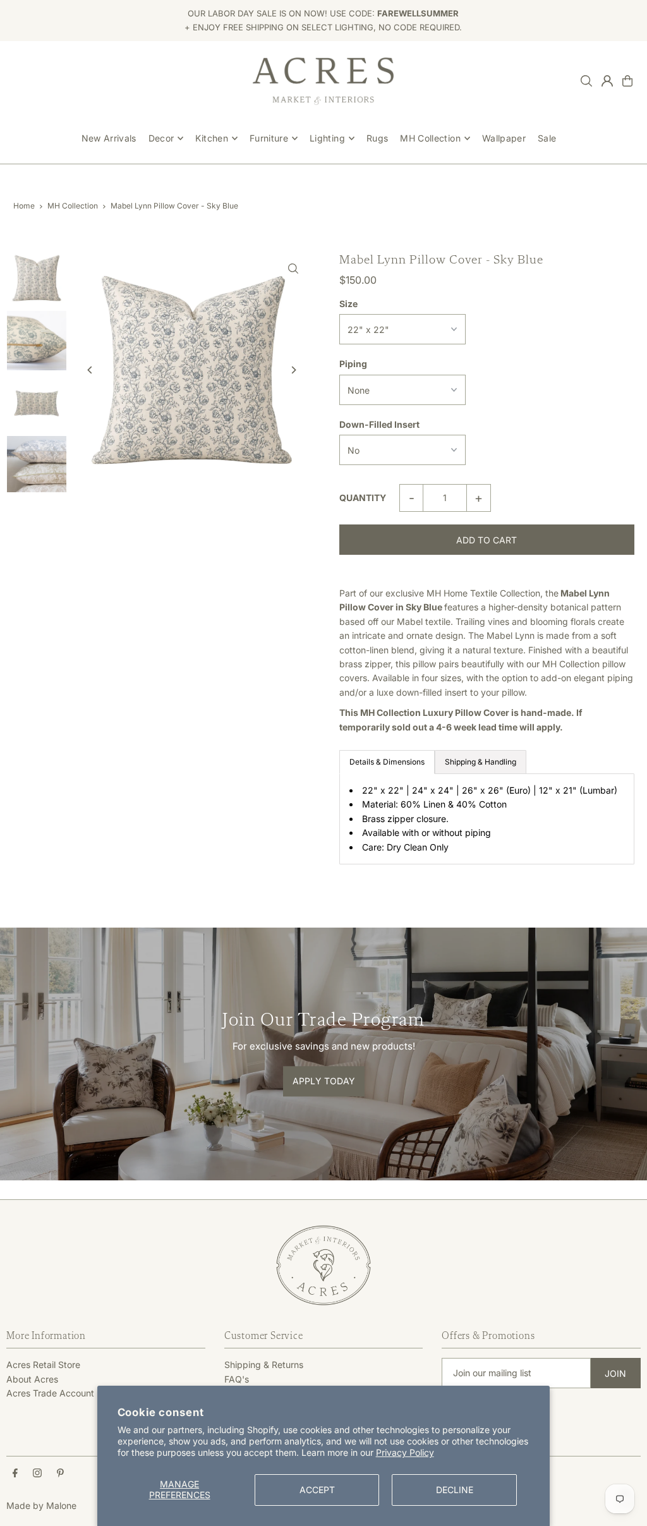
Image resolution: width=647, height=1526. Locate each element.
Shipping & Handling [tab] (480, 761)
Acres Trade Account (50, 1393)
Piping (353, 363)
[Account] (607, 81)
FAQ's (236, 1379)
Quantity (362, 497)
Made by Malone (41, 1505)
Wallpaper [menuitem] (504, 138)
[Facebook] (15, 1473)
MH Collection (72, 205)
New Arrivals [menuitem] (109, 138)
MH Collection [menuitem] (430, 138)
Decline (454, 1489)
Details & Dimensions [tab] (387, 761)
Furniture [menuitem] (269, 138)
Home (24, 205)
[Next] (293, 370)
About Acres (32, 1379)
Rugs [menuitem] (377, 138)
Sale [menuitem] (547, 138)
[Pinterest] (60, 1473)
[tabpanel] (486, 818)
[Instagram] (37, 1473)
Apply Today (324, 1081)
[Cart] (627, 81)
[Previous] (90, 370)
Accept (317, 1489)
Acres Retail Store (43, 1364)
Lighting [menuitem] (327, 138)
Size (348, 303)
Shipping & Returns (263, 1364)
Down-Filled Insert (379, 424)
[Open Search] (586, 81)
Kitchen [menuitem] (211, 138)
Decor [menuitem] (161, 138)
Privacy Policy (405, 1452)
